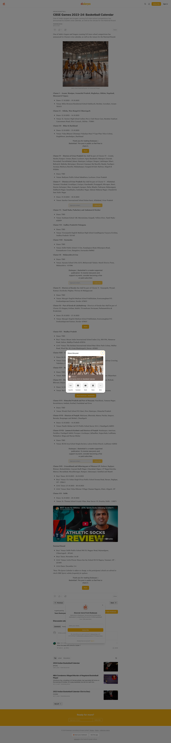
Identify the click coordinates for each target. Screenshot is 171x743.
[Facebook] (78, 385)
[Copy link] (70, 385)
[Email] (85, 385)
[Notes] (93, 385)
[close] (102, 352)
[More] (100, 385)
